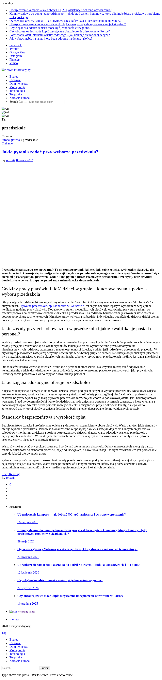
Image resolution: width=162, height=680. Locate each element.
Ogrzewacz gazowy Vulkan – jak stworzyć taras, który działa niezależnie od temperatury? (65, 20)
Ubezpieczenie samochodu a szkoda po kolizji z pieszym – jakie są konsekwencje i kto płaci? (67, 24)
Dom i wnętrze (18, 83)
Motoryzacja (17, 87)
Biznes (13, 76)
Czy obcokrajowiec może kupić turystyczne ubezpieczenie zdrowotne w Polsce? (59, 31)
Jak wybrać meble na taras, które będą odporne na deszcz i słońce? (50, 38)
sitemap (14, 619)
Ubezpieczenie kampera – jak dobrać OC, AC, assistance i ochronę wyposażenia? (60, 10)
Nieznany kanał (26, 611)
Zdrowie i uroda (19, 98)
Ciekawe (15, 80)
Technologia (17, 90)
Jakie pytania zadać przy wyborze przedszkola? (50, 151)
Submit (44, 668)
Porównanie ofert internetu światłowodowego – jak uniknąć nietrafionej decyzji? (59, 35)
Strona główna (11, 140)
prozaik (10, 160)
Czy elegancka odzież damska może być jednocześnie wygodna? (49, 27)
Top (4, 632)
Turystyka (15, 94)
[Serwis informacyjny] (16, 69)
